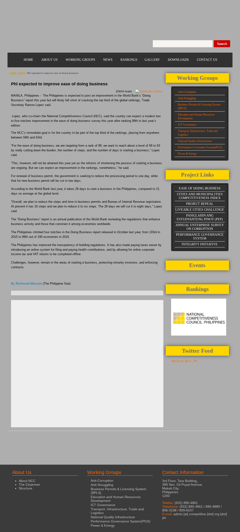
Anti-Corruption (187, 92)
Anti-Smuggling (187, 98)
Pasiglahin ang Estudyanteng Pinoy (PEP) (200, 217)
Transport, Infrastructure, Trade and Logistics (198, 132)
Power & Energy (187, 153)
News (22, 73)
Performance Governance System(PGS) (200, 147)
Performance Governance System (200, 236)
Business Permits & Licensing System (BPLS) (199, 106)
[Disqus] (87, 363)
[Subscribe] (148, 91)
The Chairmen (29, 484)
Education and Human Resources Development (196, 116)
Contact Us (207, 60)
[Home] (73, 35)
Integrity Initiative (200, 244)
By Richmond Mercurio (26, 283)
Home (28, 60)
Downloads (178, 60)
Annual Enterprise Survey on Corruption (200, 227)
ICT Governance (187, 124)
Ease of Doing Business (200, 188)
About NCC (27, 481)
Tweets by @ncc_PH (184, 361)
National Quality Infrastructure (195, 141)
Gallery (152, 60)
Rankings (128, 60)
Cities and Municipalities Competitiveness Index (200, 196)
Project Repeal (200, 204)
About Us (49, 60)
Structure (25, 488)
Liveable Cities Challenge (199, 209)
